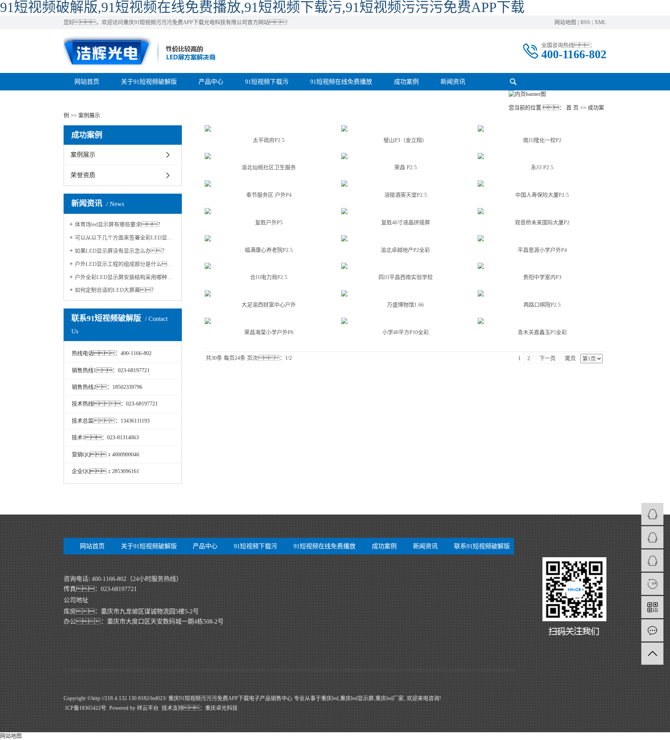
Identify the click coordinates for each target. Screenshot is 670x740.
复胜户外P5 (269, 222)
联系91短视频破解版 (482, 546)
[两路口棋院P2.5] (542, 293)
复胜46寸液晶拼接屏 (405, 222)
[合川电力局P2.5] (269, 266)
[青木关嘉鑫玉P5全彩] (542, 321)
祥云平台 (148, 708)
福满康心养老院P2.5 (269, 250)
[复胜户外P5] (269, 211)
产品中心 (211, 81)
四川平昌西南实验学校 (405, 277)
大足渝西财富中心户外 (269, 305)
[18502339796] (652, 584)
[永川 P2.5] (542, 156)
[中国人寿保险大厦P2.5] (542, 183)
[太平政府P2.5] (269, 128)
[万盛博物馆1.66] (405, 293)
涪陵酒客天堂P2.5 (405, 195)
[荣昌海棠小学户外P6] (269, 321)
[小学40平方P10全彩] (405, 321)
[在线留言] (652, 630)
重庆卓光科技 (221, 708)
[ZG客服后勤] (652, 560)
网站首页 (86, 81)
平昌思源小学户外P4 (542, 250)
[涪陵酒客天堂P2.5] (405, 183)
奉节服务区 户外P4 (269, 195)
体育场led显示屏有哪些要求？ (119, 224)
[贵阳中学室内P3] (542, 266)
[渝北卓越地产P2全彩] (405, 238)
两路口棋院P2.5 (542, 305)
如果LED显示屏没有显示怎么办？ (121, 251)
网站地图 (565, 22)
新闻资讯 (452, 81)
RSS (585, 22)
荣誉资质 (83, 175)
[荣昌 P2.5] (405, 156)
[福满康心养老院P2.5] (269, 238)
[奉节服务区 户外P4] (269, 183)
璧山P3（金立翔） (405, 140)
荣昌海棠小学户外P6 (269, 332)
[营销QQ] (652, 514)
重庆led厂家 (389, 698)
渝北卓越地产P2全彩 (405, 250)
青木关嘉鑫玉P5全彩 (542, 332)
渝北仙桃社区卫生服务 (269, 167)
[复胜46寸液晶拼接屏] (405, 211)
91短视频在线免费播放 (341, 81)
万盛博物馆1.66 (405, 305)
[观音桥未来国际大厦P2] (542, 211)
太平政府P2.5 (269, 140)
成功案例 (406, 81)
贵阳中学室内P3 (542, 277)
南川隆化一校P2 (542, 140)
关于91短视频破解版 (149, 81)
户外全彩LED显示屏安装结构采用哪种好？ (125, 277)
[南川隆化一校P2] (542, 128)
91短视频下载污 (266, 81)
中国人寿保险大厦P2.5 (542, 195)
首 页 (572, 108)
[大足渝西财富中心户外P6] (269, 293)
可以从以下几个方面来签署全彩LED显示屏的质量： (125, 238)
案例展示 (83, 154)
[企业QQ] (652, 537)
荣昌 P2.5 (405, 167)
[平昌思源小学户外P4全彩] (542, 238)
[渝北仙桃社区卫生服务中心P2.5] (269, 156)
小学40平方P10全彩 (405, 332)
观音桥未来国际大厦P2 (542, 222)
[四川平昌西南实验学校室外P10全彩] (405, 266)
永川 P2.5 (542, 167)
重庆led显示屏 (357, 698)
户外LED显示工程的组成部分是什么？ (125, 264)
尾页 (570, 358)
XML (600, 22)
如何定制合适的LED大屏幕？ (115, 290)
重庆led (329, 698)
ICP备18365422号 (85, 708)
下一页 (547, 358)
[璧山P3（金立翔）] (405, 128)
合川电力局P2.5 (268, 277)
